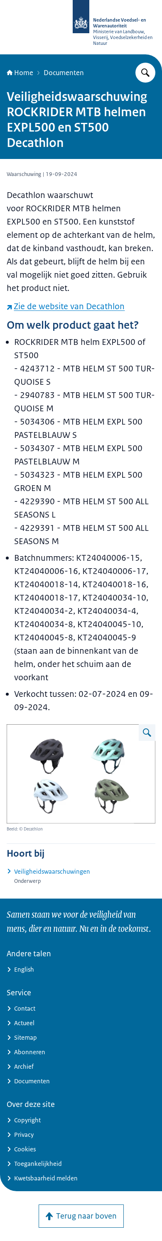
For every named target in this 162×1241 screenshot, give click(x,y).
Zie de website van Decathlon (69, 306)
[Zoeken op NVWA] (145, 73)
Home (23, 72)
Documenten (64, 72)
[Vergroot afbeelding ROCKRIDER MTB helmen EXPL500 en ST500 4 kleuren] (147, 732)
